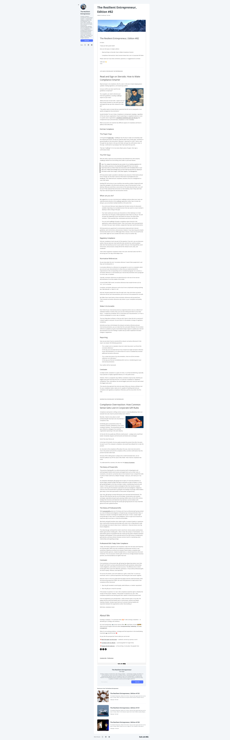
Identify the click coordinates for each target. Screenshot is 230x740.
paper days (111, 137)
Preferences (110, 658)
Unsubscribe (103, 658)
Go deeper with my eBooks (108, 642)
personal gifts (106, 511)
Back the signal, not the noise (109, 639)
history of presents (130, 462)
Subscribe (86, 40)
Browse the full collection (108, 646)
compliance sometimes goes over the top (127, 117)
